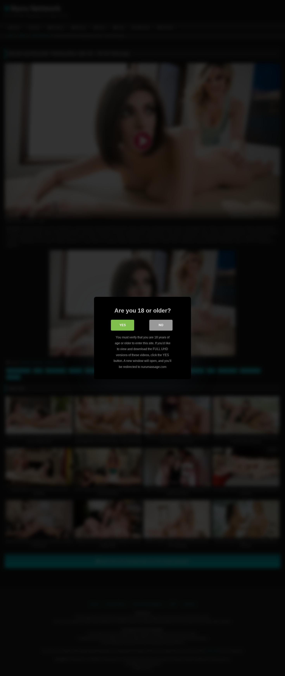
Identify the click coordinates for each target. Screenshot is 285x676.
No (161, 325)
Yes (122, 325)
